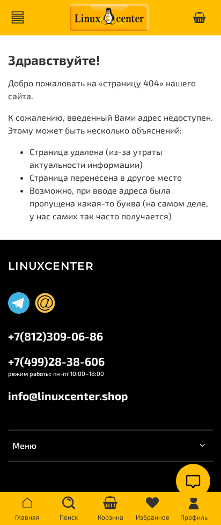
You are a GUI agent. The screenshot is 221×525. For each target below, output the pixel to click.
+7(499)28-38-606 (56, 361)
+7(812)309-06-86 (55, 336)
